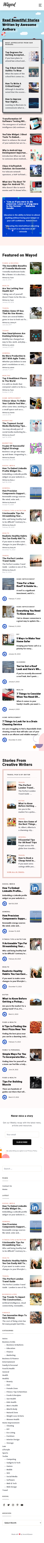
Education (11, 1348)
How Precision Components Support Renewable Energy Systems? (13, 492)
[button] (40, 5)
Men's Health (12, 1405)
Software (11, 1480)
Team (12, 277)
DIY (18, 634)
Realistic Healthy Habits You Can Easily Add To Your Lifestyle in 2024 (14, 537)
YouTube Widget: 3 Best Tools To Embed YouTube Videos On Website (14, 135)
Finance (6, 1313)
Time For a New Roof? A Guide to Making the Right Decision (26, 585)
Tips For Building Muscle (12, 1083)
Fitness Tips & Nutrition (14, 510)
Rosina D (13, 502)
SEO (8, 1473)
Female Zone (12, 1388)
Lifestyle (6, 1449)
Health (5, 286)
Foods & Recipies (10, 263)
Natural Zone (12, 1412)
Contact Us (7, 1186)
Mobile (9, 1469)
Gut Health (11, 1398)
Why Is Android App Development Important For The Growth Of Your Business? (14, 151)
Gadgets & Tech (13, 1462)
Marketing (7, 421)
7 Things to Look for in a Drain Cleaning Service (19, 723)
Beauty (10, 1381)
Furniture (10, 1436)
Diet (8, 1385)
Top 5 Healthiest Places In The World (14, 379)
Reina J (12, 480)
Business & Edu (9, 1294)
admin (12, 345)
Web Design (12, 1487)
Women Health (13, 1419)
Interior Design (13, 1439)
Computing (11, 1459)
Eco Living (11, 1432)
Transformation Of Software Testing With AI (14, 120)
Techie (5, 331)
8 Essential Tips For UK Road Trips (27, 841)
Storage (10, 1443)
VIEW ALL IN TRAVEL (15, 872)
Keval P (12, 435)
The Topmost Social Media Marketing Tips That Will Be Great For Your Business (13, 424)
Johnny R (13, 322)
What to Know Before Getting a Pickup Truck (27, 804)
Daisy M (12, 525)
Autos (21, 801)
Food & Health (9, 1022)
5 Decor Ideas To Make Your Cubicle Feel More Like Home (14, 402)
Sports (5, 1453)
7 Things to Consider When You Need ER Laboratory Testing (29, 695)
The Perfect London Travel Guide (12, 559)
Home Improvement (11, 398)
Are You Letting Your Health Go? (12, 289)
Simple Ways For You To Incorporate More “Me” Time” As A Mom (14, 1056)
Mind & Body (12, 1409)
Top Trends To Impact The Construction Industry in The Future (14, 1298)
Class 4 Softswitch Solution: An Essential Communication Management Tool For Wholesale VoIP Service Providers (14, 167)
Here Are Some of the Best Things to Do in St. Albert (27, 823)
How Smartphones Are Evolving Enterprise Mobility (13, 334)
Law (4, 1446)
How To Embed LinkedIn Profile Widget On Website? (14, 469)
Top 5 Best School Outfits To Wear (14, 69)
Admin (12, 412)
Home (4, 1189)
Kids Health (11, 1402)
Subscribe (21, 1142)
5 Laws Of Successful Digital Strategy (13, 447)
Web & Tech (12, 1483)
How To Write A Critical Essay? (13, 85)
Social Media (8, 465)
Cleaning (21, 662)
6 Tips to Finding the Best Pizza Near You (14, 1028)
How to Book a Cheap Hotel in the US (26, 859)
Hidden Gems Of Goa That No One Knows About (13, 312)
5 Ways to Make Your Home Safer (28, 640)
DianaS (12, 457)
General (6, 353)
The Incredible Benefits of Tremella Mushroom (14, 267)
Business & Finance (10, 1358)
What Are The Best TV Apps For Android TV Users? (13, 183)
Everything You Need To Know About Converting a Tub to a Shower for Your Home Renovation (29, 612)
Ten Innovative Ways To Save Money (14, 1316)
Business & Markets (15, 1345)
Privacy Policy (32, 1151)
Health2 (6, 375)
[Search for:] (22, 1169)
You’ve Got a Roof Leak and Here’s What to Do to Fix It (29, 668)
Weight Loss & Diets (15, 1416)
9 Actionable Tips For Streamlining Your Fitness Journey (13, 514)
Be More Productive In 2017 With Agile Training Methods (14, 357)
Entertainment (8, 1362)
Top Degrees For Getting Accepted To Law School (14, 53)
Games (10, 1466)
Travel (5, 308)
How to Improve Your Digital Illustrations (13, 100)
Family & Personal (11, 1050)
